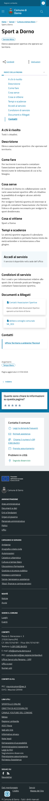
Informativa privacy (10, 734)
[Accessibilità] (7, 794)
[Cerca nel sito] (40, 11)
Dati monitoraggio (10, 787)
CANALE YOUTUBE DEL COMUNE (17, 712)
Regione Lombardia (10, 3)
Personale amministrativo (13, 521)
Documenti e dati (9, 508)
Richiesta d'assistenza (12, 759)
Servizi (11, 21)
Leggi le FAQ (7, 749)
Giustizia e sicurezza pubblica (14, 570)
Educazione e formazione (13, 566)
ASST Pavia (7, 725)
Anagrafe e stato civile (12, 549)
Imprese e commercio (11, 574)
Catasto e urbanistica (11, 557)
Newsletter (7, 777)
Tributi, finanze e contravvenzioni (16, 583)
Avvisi (4, 602)
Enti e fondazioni (9, 512)
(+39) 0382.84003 (18, 646)
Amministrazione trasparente (15, 746)
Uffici (4, 529)
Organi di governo (10, 516)
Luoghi (5, 617)
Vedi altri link (7, 729)
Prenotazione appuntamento (15, 756)
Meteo (4, 717)
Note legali (6, 738)
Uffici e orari (7, 663)
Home (4, 21)
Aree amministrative (11, 503)
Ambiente (6, 544)
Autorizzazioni (8, 553)
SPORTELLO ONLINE (11, 704)
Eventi (4, 621)
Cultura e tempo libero (26, 21)
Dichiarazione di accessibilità (14, 742)
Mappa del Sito (37, 790)
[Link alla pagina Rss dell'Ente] (8, 773)
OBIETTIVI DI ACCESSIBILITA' (15, 708)
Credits (16, 790)
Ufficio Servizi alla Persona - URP (16, 659)
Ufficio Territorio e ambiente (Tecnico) (22, 343)
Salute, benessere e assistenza (15, 579)
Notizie (5, 598)
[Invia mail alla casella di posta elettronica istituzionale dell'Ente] (20, 651)
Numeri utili (7, 668)
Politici (4, 525)
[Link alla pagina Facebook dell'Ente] (3, 773)
